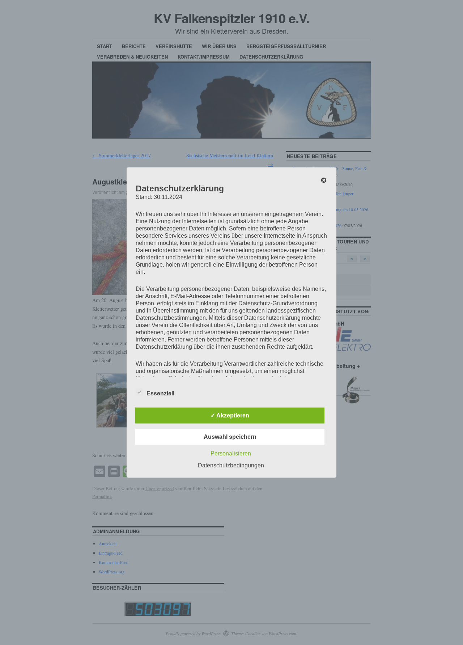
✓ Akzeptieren (230, 415)
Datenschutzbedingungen (231, 465)
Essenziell (160, 393)
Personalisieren (231, 453)
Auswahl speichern (230, 437)
